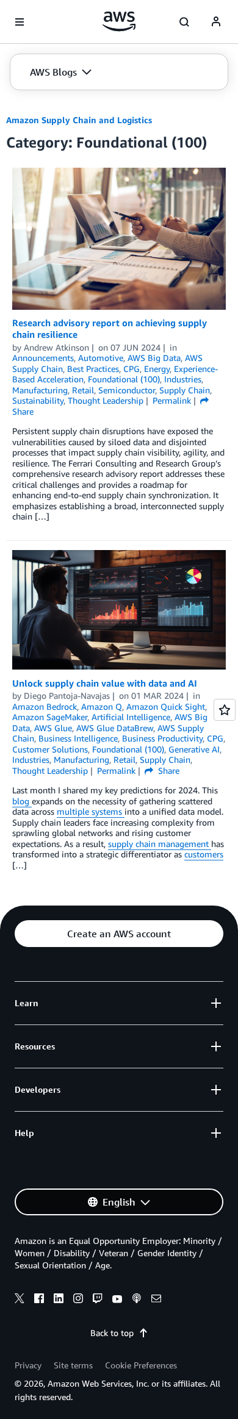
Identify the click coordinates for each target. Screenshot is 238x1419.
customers (203, 854)
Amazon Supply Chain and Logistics (79, 120)
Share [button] (167, 770)
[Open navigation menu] (19, 22)
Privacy (28, 1365)
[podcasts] (137, 1300)
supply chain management (159, 843)
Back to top (112, 1333)
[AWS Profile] (216, 22)
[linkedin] (58, 1300)
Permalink (172, 400)
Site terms (73, 1365)
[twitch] (98, 1300)
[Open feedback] (225, 710)
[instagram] (78, 1300)
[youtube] (117, 1300)
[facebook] (39, 1300)
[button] (60, 72)
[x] (19, 1300)
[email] (156, 1300)
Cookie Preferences (141, 1365)
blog (22, 801)
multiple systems (90, 811)
